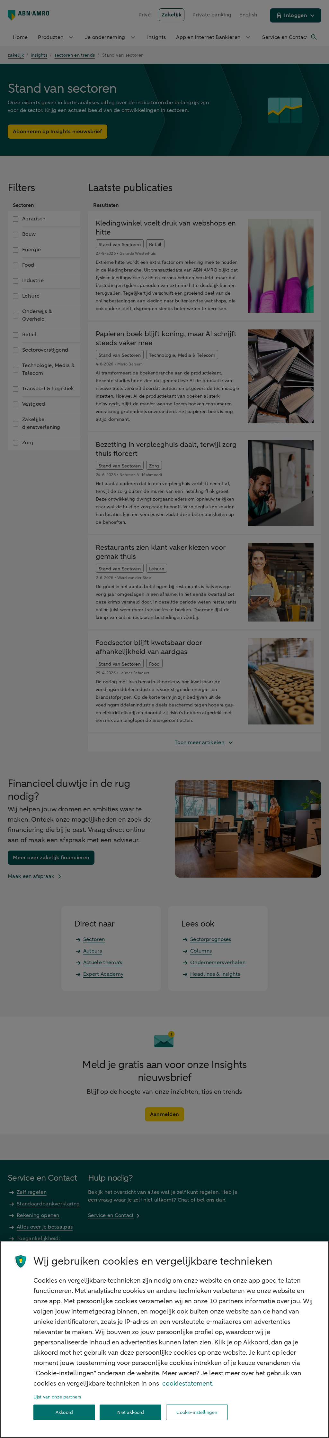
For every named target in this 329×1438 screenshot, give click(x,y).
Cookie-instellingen (196, 1412)
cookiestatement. (188, 1383)
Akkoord (64, 1412)
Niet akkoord (130, 1412)
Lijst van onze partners (57, 1397)
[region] (164, 1339)
